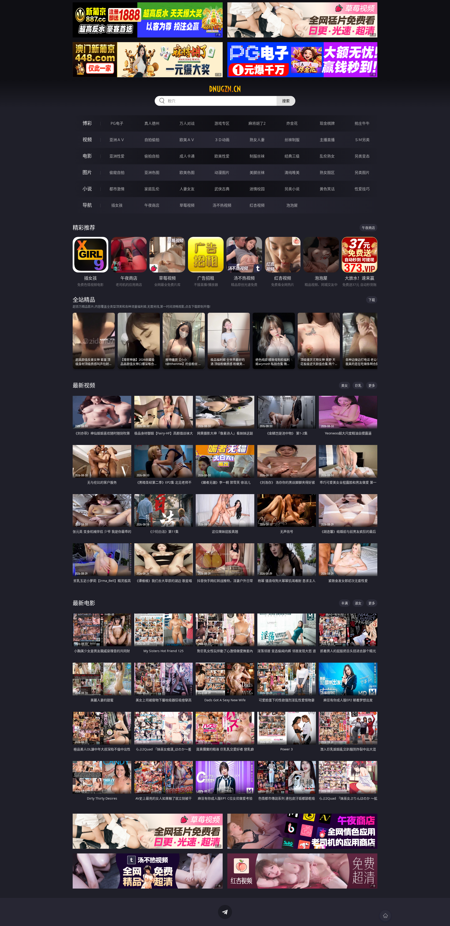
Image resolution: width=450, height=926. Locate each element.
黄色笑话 (327, 188)
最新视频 (84, 385)
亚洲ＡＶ (116, 139)
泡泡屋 (292, 205)
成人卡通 (187, 156)
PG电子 (117, 123)
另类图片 (362, 172)
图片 (87, 172)
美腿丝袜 (257, 172)
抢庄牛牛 (362, 123)
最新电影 (84, 603)
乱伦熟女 (327, 156)
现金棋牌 (327, 123)
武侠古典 (221, 188)
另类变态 (362, 156)
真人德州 (151, 123)
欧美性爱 (221, 156)
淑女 (358, 603)
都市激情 (116, 188)
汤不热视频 (222, 205)
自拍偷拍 (151, 139)
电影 (87, 156)
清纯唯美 (292, 172)
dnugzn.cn (225, 89)
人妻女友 (187, 188)
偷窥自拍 (116, 172)
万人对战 (187, 123)
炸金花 (292, 123)
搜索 (286, 100)
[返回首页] (385, 915)
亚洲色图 (151, 172)
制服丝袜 (257, 156)
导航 (87, 205)
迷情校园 (257, 188)
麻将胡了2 (257, 123)
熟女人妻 (257, 139)
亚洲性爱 (116, 156)
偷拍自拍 (151, 156)
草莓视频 (187, 205)
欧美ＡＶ (187, 139)
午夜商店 (151, 205)
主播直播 (327, 139)
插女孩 (117, 205)
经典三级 (292, 156)
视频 (87, 139)
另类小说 (292, 188)
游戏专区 (221, 123)
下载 (371, 300)
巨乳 (358, 385)
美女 (344, 385)
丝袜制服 (292, 139)
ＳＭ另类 (362, 139)
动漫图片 (221, 172)
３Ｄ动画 (221, 139)
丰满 (344, 603)
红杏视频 (257, 205)
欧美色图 (187, 172)
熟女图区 (327, 172)
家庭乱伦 (151, 188)
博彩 (87, 123)
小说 (87, 189)
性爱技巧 (362, 188)
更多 (371, 385)
